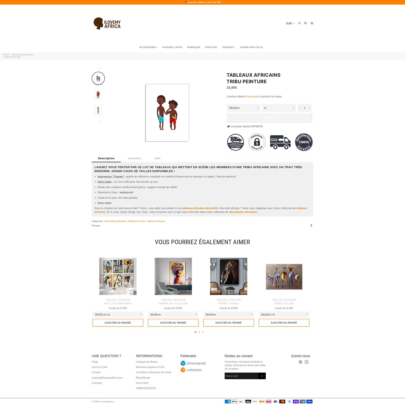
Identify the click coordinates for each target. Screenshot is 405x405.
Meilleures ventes (137, 221)
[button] (195, 332)
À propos (97, 383)
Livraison (134, 158)
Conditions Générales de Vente (153, 372)
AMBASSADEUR (146, 388)
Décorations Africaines (116, 221)
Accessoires (147, 47)
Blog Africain (143, 377)
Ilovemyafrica (107, 401)
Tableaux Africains (156, 221)
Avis (157, 158)
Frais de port (252, 96)
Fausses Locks (172, 47)
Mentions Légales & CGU (150, 367)
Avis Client (142, 383)
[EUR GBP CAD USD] (290, 23)
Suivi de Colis (99, 367)
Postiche (211, 47)
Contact (96, 372)
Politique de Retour (147, 362)
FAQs (95, 362)
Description (106, 158)
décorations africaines (243, 211)
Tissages (228, 47)
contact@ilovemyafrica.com (107, 377)
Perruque (193, 47)
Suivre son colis (251, 47)
